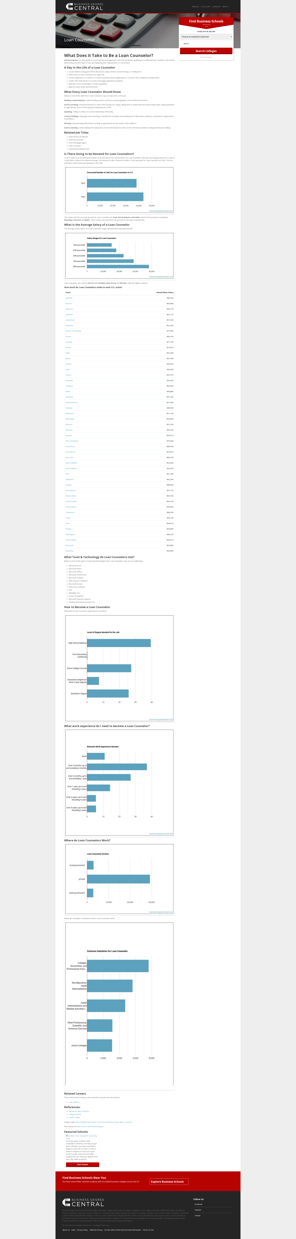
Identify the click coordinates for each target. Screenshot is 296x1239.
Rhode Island (71, 496)
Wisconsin (69, 545)
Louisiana (69, 386)
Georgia (69, 342)
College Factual (75, 1114)
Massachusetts (72, 402)
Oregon (69, 485)
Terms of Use (148, 1230)
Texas (68, 518)
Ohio (67, 474)
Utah (67, 523)
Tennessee (70, 512)
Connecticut (70, 320)
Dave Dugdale (81, 1122)
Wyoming (69, 551)
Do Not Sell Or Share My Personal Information (122, 1230)
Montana (69, 430)
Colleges (205, 6)
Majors (195, 6)
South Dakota (71, 507)
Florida (68, 336)
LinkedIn (198, 1210)
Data (73, 1230)
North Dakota (71, 468)
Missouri (69, 424)
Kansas (68, 375)
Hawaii (68, 347)
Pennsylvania (71, 490)
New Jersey (70, 446)
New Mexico (70, 452)
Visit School (82, 1164)
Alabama (69, 298)
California (69, 314)
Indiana (68, 364)
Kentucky (69, 380)
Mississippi (70, 419)
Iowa (67, 369)
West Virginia (71, 540)
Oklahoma (69, 479)
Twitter (198, 1215)
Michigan (69, 408)
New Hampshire (72, 441)
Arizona (68, 303)
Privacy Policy (82, 1230)
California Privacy (96, 1230)
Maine (68, 391)
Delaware (69, 325)
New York (69, 457)
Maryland (69, 397)
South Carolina (71, 501)
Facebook (198, 1204)
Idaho (68, 353)
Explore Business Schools (167, 1181)
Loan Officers (74, 1102)
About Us (66, 1230)
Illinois (68, 358)
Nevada (69, 435)
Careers (216, 6)
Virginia (68, 529)
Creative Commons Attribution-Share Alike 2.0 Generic (111, 1122)
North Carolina (71, 463)
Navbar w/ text (84, 6)
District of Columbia (73, 331)
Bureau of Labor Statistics (79, 1111)
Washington (70, 534)
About (225, 6)
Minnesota (70, 413)
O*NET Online (74, 1117)
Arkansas (69, 309)
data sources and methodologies (90, 1126)
